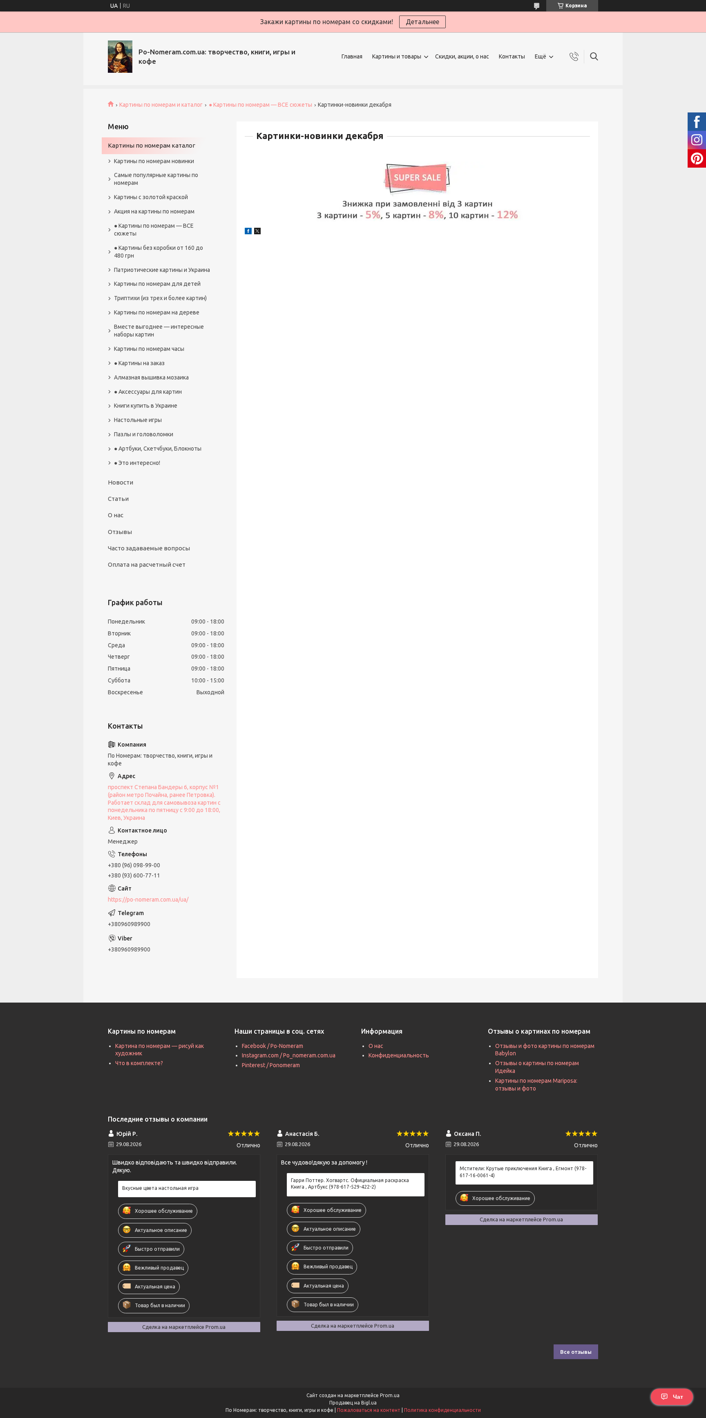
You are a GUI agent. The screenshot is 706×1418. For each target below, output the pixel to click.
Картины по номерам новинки (154, 161)
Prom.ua (390, 1395)
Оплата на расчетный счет (146, 564)
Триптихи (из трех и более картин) (160, 298)
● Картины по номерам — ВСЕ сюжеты (260, 104)
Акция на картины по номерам (154, 211)
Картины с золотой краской (151, 197)
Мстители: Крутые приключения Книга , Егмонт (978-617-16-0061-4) (523, 1172)
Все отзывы (576, 1352)
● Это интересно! (137, 463)
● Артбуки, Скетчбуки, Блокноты (157, 448)
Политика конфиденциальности (442, 1410)
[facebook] (248, 232)
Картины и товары (396, 56)
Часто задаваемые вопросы (149, 548)
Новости (120, 482)
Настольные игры (138, 420)
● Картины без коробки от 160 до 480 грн (158, 252)
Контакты (512, 56)
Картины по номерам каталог (151, 145)
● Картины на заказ (139, 363)
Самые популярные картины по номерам (156, 179)
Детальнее (422, 21)
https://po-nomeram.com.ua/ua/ (148, 899)
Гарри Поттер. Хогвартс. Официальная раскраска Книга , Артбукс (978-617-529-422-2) (350, 1183)
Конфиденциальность (399, 1055)
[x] (257, 232)
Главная (352, 56)
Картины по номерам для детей (157, 283)
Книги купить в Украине (145, 405)
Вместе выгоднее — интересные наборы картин (159, 330)
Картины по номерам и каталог (161, 104)
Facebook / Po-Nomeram (272, 1046)
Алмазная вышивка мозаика (151, 377)
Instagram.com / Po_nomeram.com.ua (288, 1055)
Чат (678, 1396)
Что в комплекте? (139, 1063)
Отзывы (120, 531)
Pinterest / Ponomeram (271, 1065)
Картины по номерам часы (149, 349)
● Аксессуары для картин (148, 391)
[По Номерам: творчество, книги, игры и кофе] (120, 56)
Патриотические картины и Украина (162, 270)
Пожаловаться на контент (368, 1410)
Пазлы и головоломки (143, 434)
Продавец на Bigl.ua (353, 1402)
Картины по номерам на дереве (156, 312)
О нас (115, 515)
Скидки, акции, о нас (462, 56)
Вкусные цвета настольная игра (160, 1188)
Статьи (118, 498)
